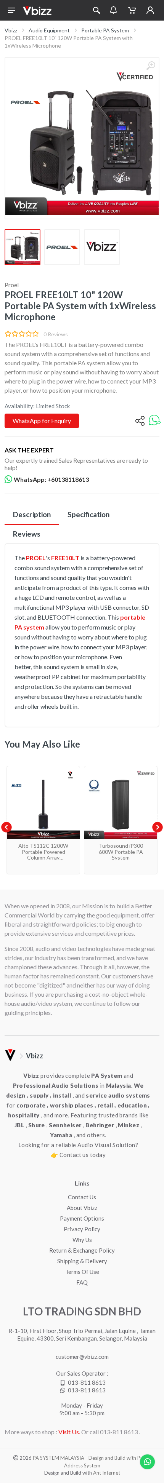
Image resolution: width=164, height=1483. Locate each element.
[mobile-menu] (11, 10)
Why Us (82, 1239)
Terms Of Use (82, 1271)
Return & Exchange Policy (82, 1250)
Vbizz (11, 30)
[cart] (132, 10)
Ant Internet (106, 1473)
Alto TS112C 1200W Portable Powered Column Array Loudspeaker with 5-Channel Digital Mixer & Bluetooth (43, 860)
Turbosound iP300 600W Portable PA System (121, 851)
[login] (150, 10)
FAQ (82, 1282)
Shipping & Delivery (82, 1261)
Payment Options (82, 1218)
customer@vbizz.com (82, 1356)
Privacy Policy (82, 1229)
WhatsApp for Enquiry (42, 420)
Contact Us (82, 1197)
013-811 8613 (87, 1382)
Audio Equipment (49, 30)
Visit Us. (69, 1431)
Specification (88, 514)
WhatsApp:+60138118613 (51, 479)
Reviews (26, 533)
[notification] (113, 10)
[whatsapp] (155, 421)
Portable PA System (105, 30)
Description (32, 514)
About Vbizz (82, 1207)
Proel (12, 284)
